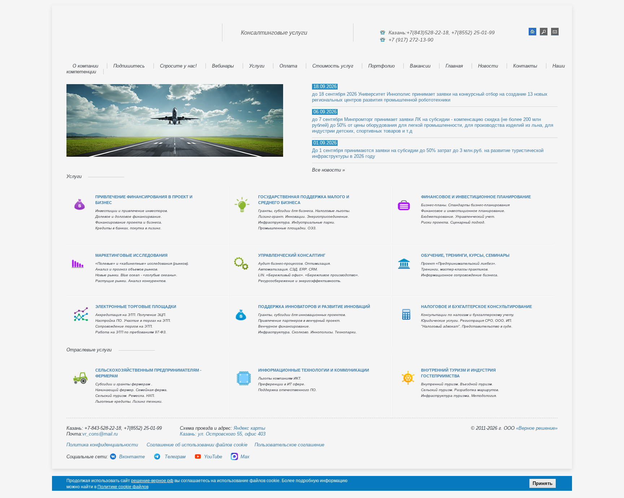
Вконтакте (132, 456)
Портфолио (381, 66)
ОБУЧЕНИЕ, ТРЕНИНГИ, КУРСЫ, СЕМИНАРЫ (465, 255)
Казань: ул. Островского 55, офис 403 (222, 434)
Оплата (288, 66)
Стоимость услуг (332, 66)
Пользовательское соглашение (289, 444)
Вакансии (420, 66)
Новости (488, 66)
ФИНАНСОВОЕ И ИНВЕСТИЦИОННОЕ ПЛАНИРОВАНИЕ (476, 197)
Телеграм (174, 456)
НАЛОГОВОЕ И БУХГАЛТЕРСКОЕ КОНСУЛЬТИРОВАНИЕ (476, 306)
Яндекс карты (249, 428)
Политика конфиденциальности (102, 444)
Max (245, 456)
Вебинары (223, 66)
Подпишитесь (129, 66)
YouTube (213, 456)
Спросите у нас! (178, 66)
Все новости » (328, 170)
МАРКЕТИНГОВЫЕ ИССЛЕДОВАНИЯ (131, 255)
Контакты (525, 66)
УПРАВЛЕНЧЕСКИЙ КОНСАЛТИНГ (291, 255)
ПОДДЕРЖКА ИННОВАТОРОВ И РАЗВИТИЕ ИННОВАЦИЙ (314, 306)
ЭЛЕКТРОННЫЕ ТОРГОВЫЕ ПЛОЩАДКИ (135, 306)
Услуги (256, 66)
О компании (85, 66)
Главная (454, 66)
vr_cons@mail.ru (100, 434)
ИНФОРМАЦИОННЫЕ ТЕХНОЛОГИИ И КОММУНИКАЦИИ (313, 370)
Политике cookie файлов (123, 486)
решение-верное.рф (152, 480)
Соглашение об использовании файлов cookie (197, 444)
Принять (542, 483)
